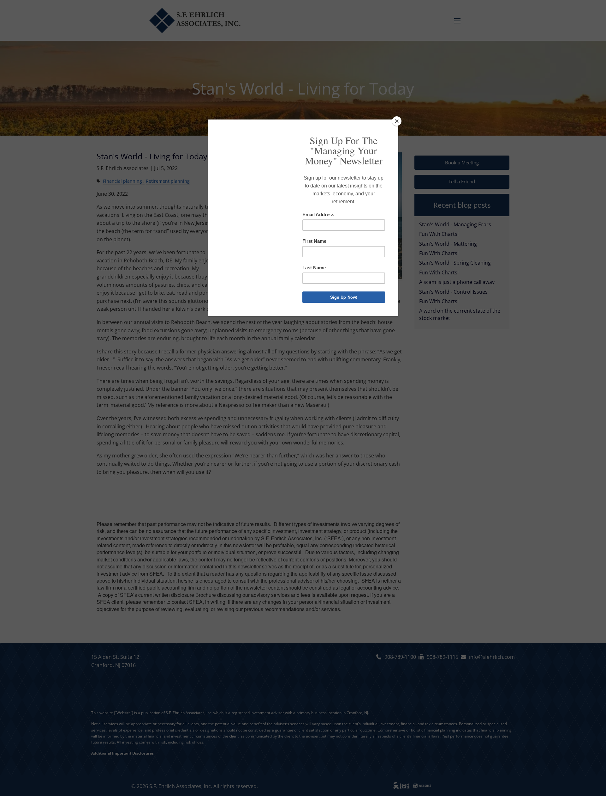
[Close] (396, 121)
